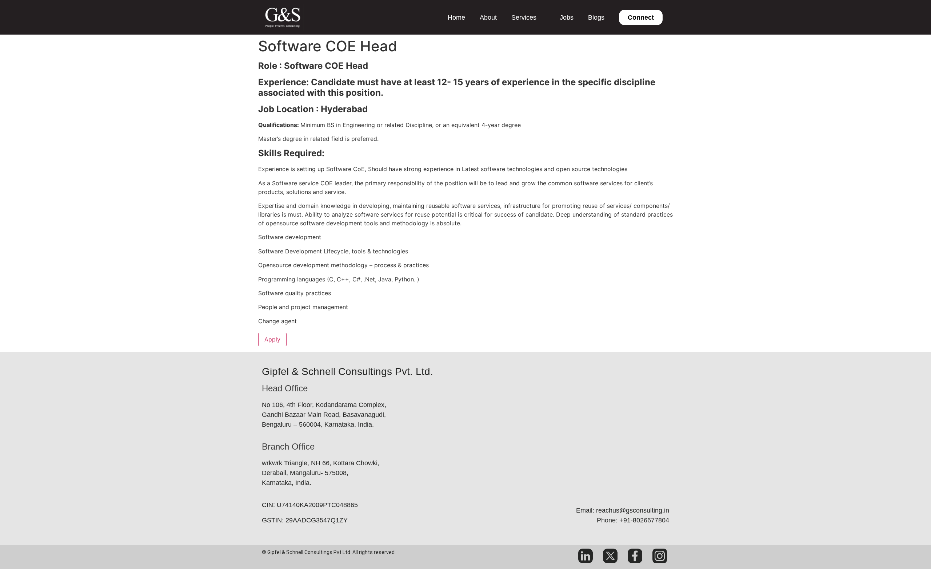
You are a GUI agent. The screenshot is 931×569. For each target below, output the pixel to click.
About (488, 17)
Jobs (567, 17)
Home (456, 17)
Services (523, 17)
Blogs (596, 17)
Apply (272, 339)
